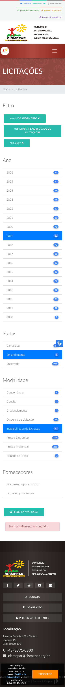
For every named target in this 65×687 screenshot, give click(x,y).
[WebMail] (50, 585)
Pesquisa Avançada (25, 512)
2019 (15, 143)
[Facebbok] (7, 585)
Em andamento (24, 118)
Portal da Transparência (29, 10)
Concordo (45, 674)
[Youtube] (39, 585)
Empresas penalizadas (20, 493)
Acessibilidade (55, 4)
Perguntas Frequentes (33, 618)
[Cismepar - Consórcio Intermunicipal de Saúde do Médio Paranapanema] (32, 32)
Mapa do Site (40, 4)
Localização (33, 607)
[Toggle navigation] (54, 51)
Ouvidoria (26, 4)
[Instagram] (28, 585)
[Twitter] (18, 585)
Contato (34, 597)
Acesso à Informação (52, 10)
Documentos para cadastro (23, 484)
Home (6, 89)
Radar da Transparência (51, 17)
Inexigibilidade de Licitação (32, 131)
